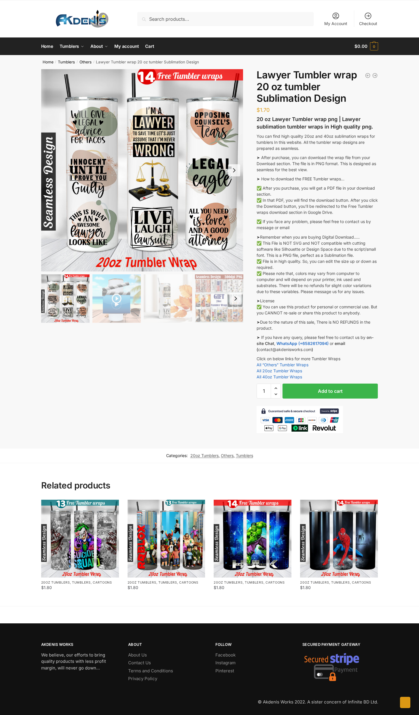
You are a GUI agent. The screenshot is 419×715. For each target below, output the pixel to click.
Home (48, 62)
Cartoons (102, 582)
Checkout (368, 23)
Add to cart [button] (80, 599)
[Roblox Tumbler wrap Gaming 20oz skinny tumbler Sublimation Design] (166, 539)
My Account (335, 23)
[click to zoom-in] (142, 170)
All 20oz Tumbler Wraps (279, 370)
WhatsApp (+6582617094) (302, 343)
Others (85, 62)
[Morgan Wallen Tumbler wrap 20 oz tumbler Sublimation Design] (368, 75)
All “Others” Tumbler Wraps (282, 364)
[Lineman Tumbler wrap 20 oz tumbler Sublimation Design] (375, 75)
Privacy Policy (142, 678)
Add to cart (330, 391)
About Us (137, 655)
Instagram (225, 662)
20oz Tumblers (204, 455)
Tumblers (66, 62)
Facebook (225, 655)
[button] (234, 170)
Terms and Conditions (150, 671)
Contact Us (139, 662)
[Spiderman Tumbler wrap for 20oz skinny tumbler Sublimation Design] (339, 539)
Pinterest (224, 671)
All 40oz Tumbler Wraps (279, 376)
